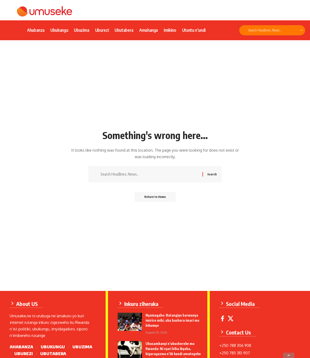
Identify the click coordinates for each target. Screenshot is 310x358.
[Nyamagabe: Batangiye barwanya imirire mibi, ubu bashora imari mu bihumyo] (130, 322)
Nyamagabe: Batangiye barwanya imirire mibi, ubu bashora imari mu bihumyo (172, 320)
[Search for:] (149, 174)
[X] (230, 319)
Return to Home (155, 197)
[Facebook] (222, 319)
